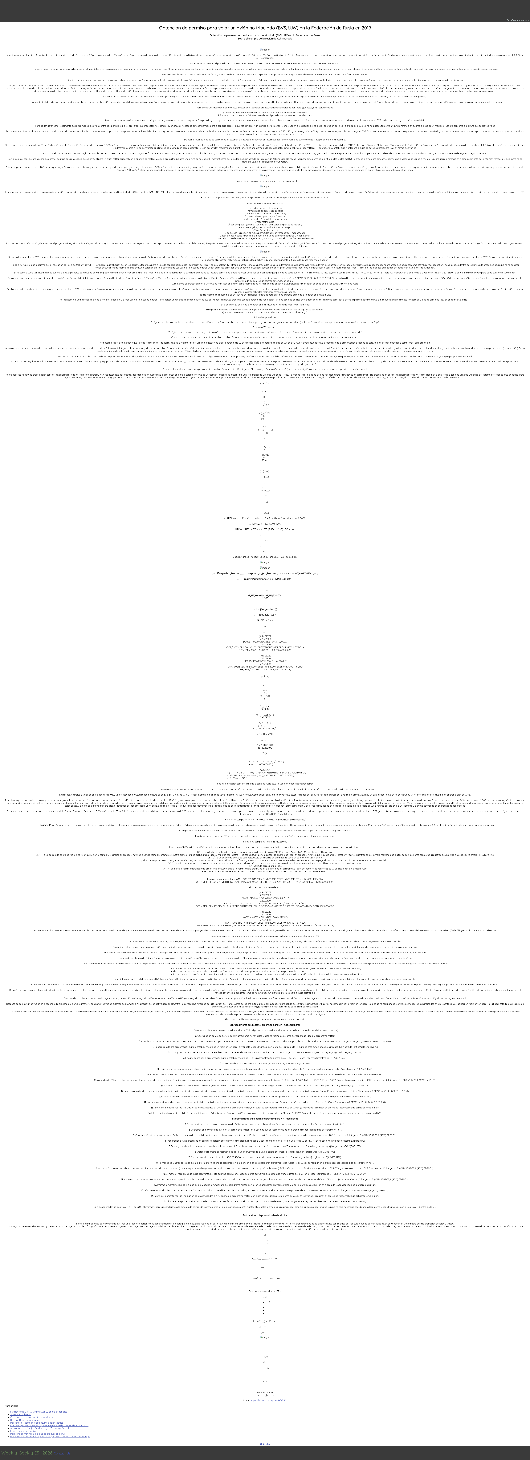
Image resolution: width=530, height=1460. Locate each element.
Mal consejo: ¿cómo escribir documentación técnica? (37, 1422)
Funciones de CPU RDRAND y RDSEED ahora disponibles (38, 1411)
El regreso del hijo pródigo (23, 1431)
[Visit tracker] (527, 1452)
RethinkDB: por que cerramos (25, 1420)
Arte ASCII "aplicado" (20, 1414)
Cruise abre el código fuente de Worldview (31, 1417)
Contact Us (62, 1453)
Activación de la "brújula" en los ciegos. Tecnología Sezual (39, 1428)
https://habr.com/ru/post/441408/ (268, 1400)
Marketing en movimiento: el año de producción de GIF (37, 1433)
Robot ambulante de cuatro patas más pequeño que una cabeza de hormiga (50, 1436)
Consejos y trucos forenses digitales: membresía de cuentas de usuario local (49, 1425)
